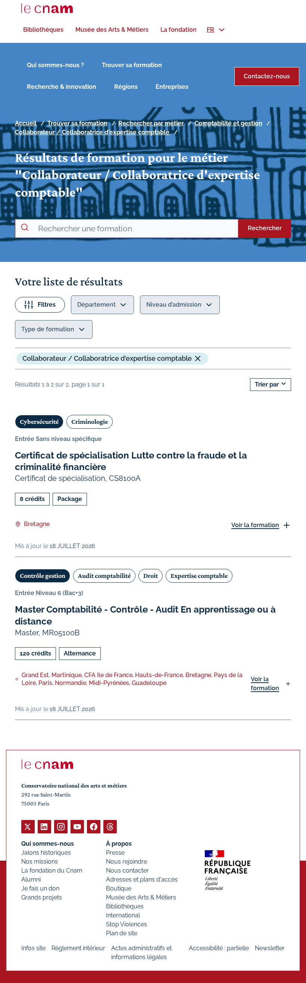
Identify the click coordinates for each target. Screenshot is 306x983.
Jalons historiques (46, 852)
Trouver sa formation (132, 65)
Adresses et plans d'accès (142, 879)
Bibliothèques (125, 906)
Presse (115, 852)
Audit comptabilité (104, 575)
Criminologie (89, 421)
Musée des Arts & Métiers (141, 897)
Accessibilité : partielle (219, 948)
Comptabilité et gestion (228, 123)
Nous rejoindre (126, 861)
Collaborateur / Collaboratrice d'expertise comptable (93, 132)
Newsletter (270, 948)
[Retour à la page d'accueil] (47, 8)
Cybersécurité (39, 421)
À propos (119, 843)
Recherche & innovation (61, 86)
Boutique (118, 888)
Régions (126, 86)
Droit (150, 575)
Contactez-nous (267, 76)
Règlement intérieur (78, 948)
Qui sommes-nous (47, 843)
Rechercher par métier (151, 123)
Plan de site (121, 933)
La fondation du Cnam (51, 870)
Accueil (26, 123)
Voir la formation (255, 525)
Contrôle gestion (42, 575)
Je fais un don (40, 888)
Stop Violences (126, 924)
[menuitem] (43, 29)
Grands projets (41, 897)
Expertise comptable (199, 575)
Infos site (33, 948)
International (123, 915)
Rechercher (265, 228)
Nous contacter (127, 870)
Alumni (31, 879)
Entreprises (172, 86)
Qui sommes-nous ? (55, 65)
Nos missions (39, 861)
